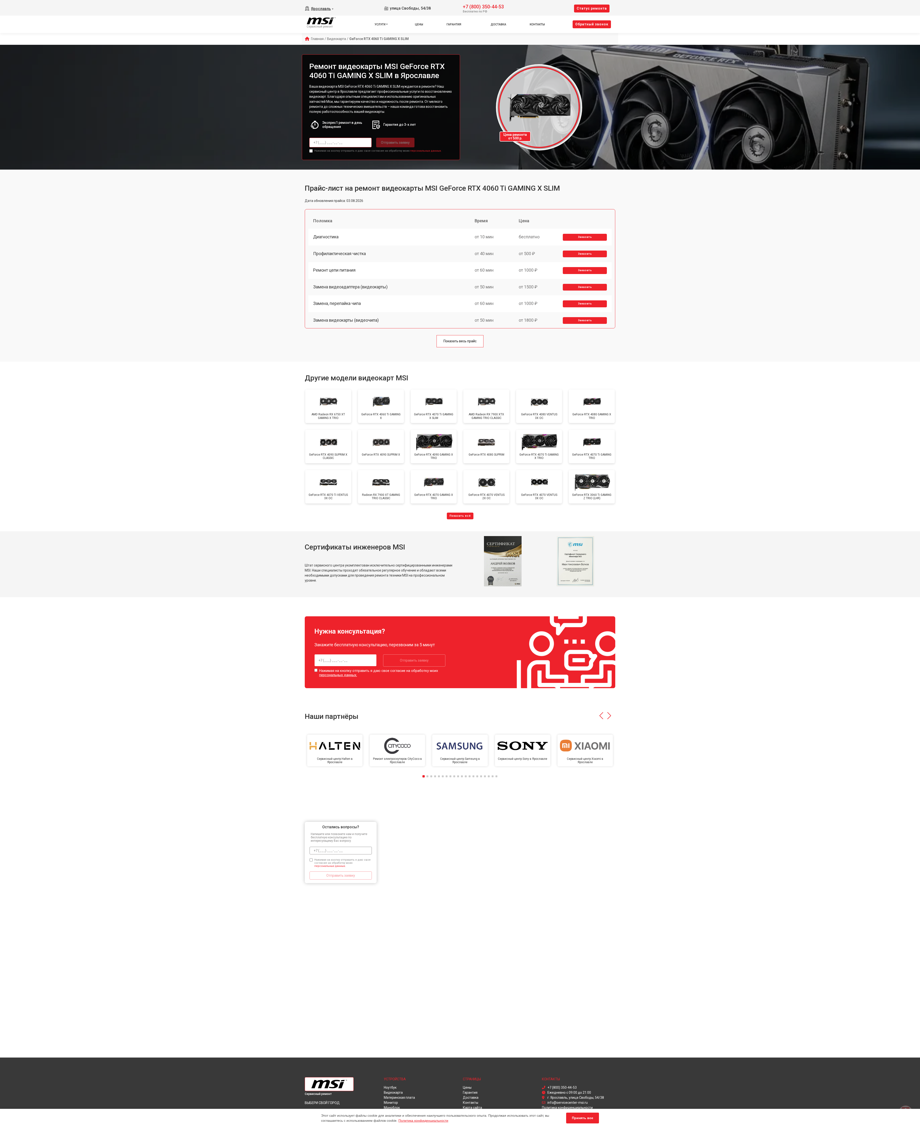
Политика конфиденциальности (423, 1120)
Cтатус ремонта (592, 8)
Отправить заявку (395, 142)
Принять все (582, 1118)
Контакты (537, 24)
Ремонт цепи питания (334, 270)
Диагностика (326, 236)
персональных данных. (426, 150)
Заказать (585, 237)
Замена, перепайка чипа (337, 303)
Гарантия (454, 24)
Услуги (379, 24)
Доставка (498, 24)
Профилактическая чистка (339, 253)
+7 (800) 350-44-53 (483, 6)
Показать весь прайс (460, 341)
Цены (419, 24)
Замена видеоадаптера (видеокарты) (350, 286)
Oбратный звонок (591, 24)
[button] (601, 715)
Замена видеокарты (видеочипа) (346, 320)
